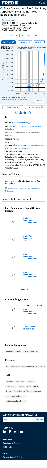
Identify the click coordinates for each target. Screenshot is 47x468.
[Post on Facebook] (20, 112)
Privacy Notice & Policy (12, 457)
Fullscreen (38, 101)
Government (11, 386)
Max (29, 36)
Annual (8, 391)
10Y (22, 36)
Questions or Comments (12, 443)
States (18, 352)
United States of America (16, 396)
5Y (17, 36)
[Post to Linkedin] (29, 112)
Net (22, 381)
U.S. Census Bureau (20, 123)
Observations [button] (8, 20)
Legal (5, 453)
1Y (11, 36)
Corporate (31, 381)
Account (34, 107)
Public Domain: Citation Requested (27, 391)
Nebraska (10, 352)
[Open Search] (40, 3)
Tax (17, 381)
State (28, 386)
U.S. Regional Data (31, 352)
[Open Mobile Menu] (44, 3)
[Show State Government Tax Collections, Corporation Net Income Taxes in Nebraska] (31, 48)
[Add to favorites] (1, 8)
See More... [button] (24, 289)
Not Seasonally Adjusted (16, 401)
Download (24, 42)
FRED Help (7, 447)
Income (21, 386)
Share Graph (12, 107)
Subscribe (38, 419)
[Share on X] (16, 112)
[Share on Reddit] (25, 112)
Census (36, 386)
